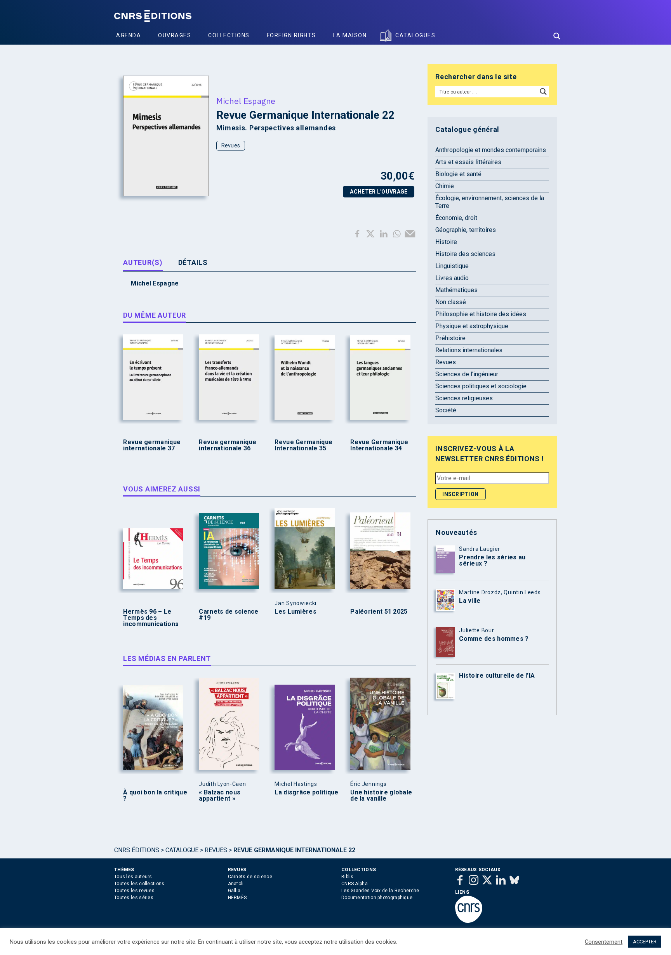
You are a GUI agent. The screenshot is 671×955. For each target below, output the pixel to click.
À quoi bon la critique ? (155, 795)
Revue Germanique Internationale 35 (303, 445)
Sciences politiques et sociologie (481, 386)
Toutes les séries (133, 897)
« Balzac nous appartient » (219, 795)
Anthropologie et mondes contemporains (490, 150)
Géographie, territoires (465, 230)
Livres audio (452, 278)
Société (445, 410)
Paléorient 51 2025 (378, 612)
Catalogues (415, 35)
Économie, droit (456, 217)
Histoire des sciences (465, 254)
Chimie (444, 186)
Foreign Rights (291, 35)
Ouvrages (174, 35)
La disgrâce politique (306, 792)
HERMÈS (237, 897)
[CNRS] (468, 921)
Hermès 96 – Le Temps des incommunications (151, 618)
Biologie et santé (458, 174)
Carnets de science (250, 876)
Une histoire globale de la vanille (381, 795)
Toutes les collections (139, 883)
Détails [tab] (193, 262)
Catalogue (181, 850)
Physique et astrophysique (471, 326)
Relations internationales (468, 350)
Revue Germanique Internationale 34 (379, 445)
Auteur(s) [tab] (142, 262)
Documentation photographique (376, 897)
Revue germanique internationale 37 (152, 445)
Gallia (234, 890)
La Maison (350, 35)
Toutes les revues (134, 890)
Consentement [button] (603, 941)
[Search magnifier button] (557, 36)
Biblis (347, 876)
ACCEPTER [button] (645, 942)
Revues (230, 145)
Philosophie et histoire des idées (480, 314)
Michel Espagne (246, 100)
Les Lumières (295, 612)
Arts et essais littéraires (468, 162)
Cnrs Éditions (136, 850)
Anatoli (236, 883)
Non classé (450, 302)
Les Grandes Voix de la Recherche (380, 890)
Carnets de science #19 (228, 615)
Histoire (446, 242)
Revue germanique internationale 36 (227, 445)
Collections (229, 35)
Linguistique (452, 266)
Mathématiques (456, 290)
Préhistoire (450, 338)
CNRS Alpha (354, 883)
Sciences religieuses (464, 398)
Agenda (128, 35)
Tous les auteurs (133, 876)
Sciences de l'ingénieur (466, 374)
